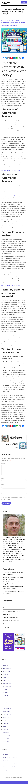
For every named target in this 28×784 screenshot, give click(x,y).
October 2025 (6, 671)
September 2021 (7, 745)
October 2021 (6, 741)
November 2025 (7, 668)
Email (3, 484)
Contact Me (13, 777)
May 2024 (5, 692)
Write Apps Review (5, 2)
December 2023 (7, 708)
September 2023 (7, 714)
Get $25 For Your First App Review (10, 170)
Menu (23, 2)
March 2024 (6, 699)
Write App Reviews (15, 195)
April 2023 (5, 729)
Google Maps (20, 22)
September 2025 (7, 674)
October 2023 (6, 711)
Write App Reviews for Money (19, 23)
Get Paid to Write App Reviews (10, 22)
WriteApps (14, 25)
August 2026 (6, 665)
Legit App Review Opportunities (12, 617)
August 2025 (6, 677)
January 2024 (6, 705)
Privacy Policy (19, 777)
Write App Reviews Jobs (6, 25)
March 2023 (6, 732)
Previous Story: (16, 438)
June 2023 (5, 723)
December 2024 (7, 683)
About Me (8, 777)
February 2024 (6, 702)
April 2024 (5, 695)
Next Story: (11, 445)
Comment (3, 463)
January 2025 (6, 680)
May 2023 (5, 726)
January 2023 (6, 738)
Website (3, 491)
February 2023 (6, 735)
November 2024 (7, 686)
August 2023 (6, 717)
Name (3, 478)
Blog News (6, 608)
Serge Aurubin (6, 20)
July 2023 (5, 720)
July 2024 (5, 689)
